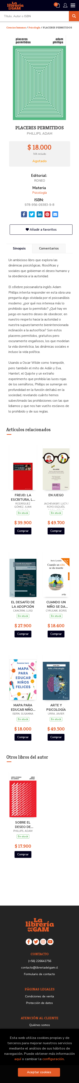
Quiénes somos (39, 1025)
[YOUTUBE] (50, 942)
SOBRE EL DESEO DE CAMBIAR (23, 824)
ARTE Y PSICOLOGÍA (56, 707)
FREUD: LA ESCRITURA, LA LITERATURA (23, 497)
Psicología (34, 27)
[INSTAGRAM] (43, 942)
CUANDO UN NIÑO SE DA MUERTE (56, 604)
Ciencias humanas (16, 27)
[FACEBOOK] (29, 942)
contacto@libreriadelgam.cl (39, 968)
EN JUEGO (56, 495)
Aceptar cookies (39, 1072)
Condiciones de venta (39, 996)
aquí (17, 1059)
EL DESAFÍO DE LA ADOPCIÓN (23, 604)
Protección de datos (39, 1003)
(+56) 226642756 (39, 961)
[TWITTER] (36, 942)
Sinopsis (19, 248)
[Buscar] (74, 16)
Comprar (23, 531)
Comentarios (49, 248)
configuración (53, 1059)
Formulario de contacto (39, 974)
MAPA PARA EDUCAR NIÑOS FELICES (23, 707)
